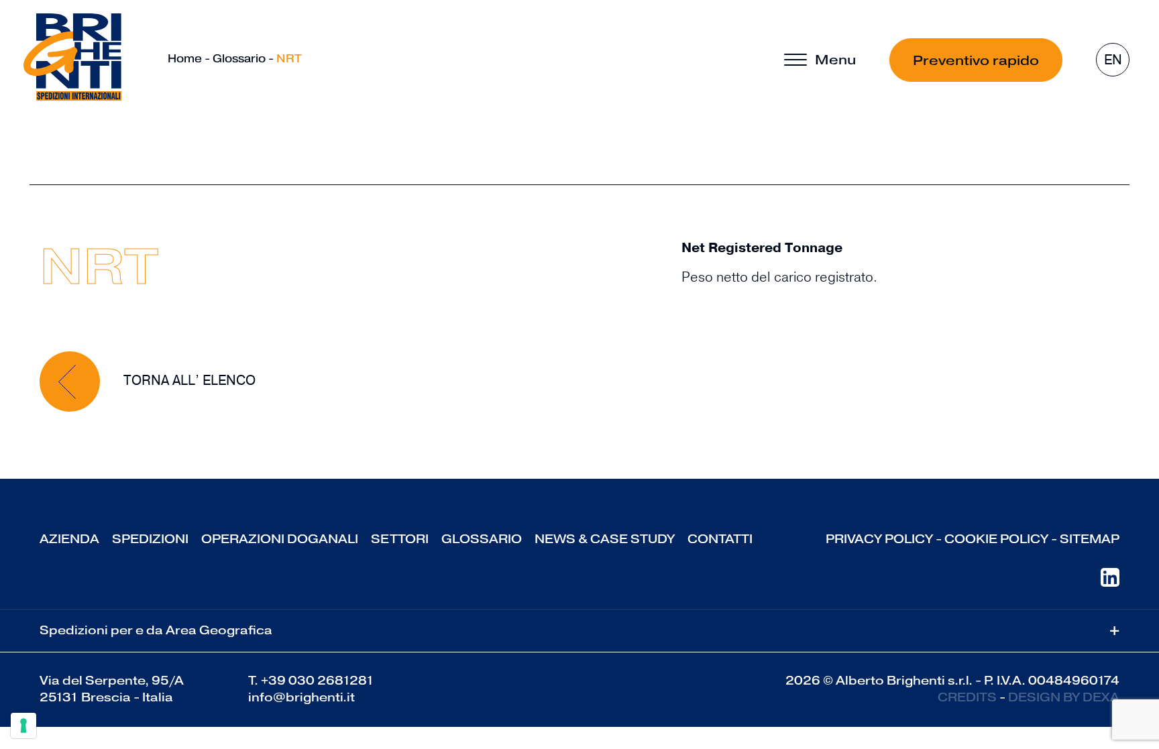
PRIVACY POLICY (879, 539)
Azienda (69, 539)
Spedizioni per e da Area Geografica (579, 630)
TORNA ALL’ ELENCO (188, 380)
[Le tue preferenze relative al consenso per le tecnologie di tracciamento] (23, 725)
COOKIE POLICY (996, 539)
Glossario (239, 58)
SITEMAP (1089, 539)
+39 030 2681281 (317, 680)
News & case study (605, 539)
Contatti (720, 539)
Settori (400, 539)
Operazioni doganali (279, 539)
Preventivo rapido (976, 60)
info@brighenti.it (301, 697)
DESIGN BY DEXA (1063, 697)
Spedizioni (150, 539)
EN (1113, 60)
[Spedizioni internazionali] (72, 57)
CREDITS (967, 697)
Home (185, 58)
